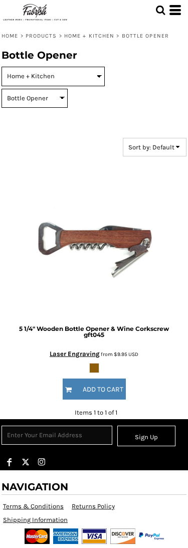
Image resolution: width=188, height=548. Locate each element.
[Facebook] (10, 462)
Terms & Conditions (33, 506)
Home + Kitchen (89, 36)
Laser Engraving (75, 353)
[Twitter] (26, 462)
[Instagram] (42, 462)
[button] (160, 10)
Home (10, 36)
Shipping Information (35, 519)
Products (41, 36)
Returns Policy (93, 506)
